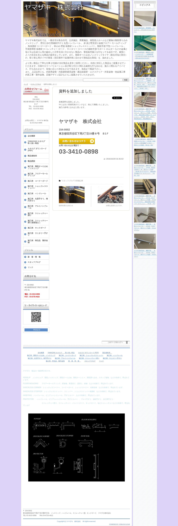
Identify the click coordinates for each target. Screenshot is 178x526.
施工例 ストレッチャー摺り (38, 214)
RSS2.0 (36, 330)
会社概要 (31, 136)
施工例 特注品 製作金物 (38, 241)
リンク (30, 267)
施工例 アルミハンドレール (38, 207)
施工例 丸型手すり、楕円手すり (38, 200)
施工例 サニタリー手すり (38, 234)
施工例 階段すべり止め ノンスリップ (38, 167)
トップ (26, 84)
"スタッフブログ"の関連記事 (72, 181)
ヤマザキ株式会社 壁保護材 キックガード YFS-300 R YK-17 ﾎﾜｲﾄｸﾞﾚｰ (144, 29)
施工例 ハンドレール (37, 193)
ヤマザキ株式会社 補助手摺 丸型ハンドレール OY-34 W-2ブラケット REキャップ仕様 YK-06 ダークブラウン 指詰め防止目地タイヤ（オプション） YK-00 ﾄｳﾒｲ (145, 199)
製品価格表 (33, 156)
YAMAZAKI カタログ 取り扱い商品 (38, 142)
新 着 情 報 (35, 257)
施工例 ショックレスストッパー (38, 187)
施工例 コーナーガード (38, 181)
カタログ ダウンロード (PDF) (37, 149)
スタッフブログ (36, 84)
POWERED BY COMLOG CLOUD (119, 524)
